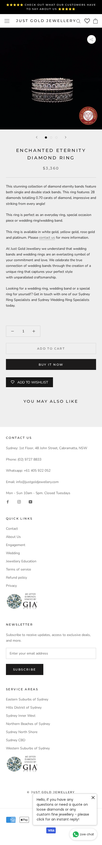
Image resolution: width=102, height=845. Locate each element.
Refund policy (16, 577)
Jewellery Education (21, 561)
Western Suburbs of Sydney (28, 748)
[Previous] (36, 137)
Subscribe (24, 669)
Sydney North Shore (21, 732)
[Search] (78, 21)
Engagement (15, 545)
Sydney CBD (15, 740)
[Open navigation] (6, 21)
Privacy (11, 585)
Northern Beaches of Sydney (28, 723)
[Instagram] (19, 501)
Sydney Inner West (20, 715)
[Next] (65, 137)
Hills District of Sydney (24, 707)
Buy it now (51, 364)
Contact (12, 528)
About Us (13, 536)
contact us (47, 237)
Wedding (13, 553)
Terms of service (18, 569)
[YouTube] (30, 501)
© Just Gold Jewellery (51, 792)
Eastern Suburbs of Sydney (27, 699)
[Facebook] (7, 501)
